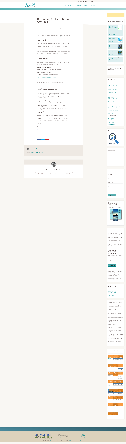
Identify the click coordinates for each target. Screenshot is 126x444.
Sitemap (81, 440)
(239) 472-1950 (80, 1)
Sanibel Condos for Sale (112, 291)
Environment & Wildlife (34, 152)
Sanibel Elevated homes (112, 92)
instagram (82, 436)
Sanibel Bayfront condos (112, 109)
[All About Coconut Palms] (120, 46)
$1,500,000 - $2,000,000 (112, 100)
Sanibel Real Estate (72, 440)
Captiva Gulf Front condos (112, 119)
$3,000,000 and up (111, 102)
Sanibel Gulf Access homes (112, 89)
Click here (39, 135)
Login (91, 1)
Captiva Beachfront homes (112, 116)
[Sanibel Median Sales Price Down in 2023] (120, 59)
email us (82, 434)
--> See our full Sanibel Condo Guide (114, 106)
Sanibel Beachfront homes (112, 86)
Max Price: (110, 178)
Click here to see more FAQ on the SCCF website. (46, 77)
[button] (99, 5)
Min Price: (110, 174)
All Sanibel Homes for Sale (112, 85)
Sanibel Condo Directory (112, 289)
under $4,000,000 (111, 122)
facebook (82, 435)
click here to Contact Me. (113, 267)
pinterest (82, 437)
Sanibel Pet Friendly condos (113, 110)
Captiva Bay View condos (112, 121)
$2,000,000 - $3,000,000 (112, 101)
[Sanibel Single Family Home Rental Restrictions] (120, 53)
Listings (78, 440)
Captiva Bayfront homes (112, 118)
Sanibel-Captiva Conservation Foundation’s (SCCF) (51, 36)
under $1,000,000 (111, 97)
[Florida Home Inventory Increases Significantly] (120, 39)
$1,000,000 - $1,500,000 (112, 98)
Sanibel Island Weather (112, 295)
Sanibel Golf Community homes (113, 93)
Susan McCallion (53, 440)
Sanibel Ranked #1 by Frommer (113, 293)
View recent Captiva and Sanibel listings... (115, 72)
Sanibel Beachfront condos (112, 107)
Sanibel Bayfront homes (112, 88)
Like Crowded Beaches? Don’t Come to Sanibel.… (113, 27)
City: (109, 190)
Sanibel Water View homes (112, 90)
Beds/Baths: (110, 182)
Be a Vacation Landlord (112, 292)
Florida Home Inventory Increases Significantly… (113, 40)
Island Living (41, 152)
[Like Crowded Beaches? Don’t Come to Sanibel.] (120, 27)
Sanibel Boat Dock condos (112, 112)
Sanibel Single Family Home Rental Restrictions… (113, 53)
